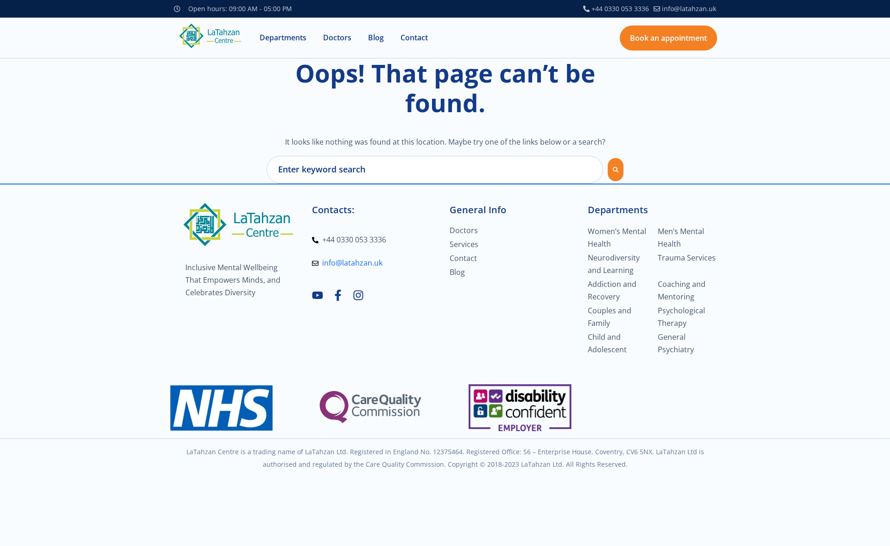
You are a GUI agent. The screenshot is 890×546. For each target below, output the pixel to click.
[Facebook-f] (337, 295)
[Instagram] (358, 295)
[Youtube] (317, 295)
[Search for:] (435, 170)
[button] (283, 38)
